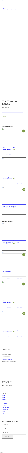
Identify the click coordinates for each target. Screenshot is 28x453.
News (3, 411)
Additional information (14, 113)
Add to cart (8, 183)
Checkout (4, 403)
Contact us (4, 405)
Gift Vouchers (5, 407)
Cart (3, 401)
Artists (3, 397)
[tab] (5, 113)
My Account (5, 409)
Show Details (8, 154)
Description (6, 113)
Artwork (4, 8)
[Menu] (18, 3)
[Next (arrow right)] (2, 452)
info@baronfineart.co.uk (7, 359)
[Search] (14, 3)
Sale (3, 413)
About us (4, 395)
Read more (8, 278)
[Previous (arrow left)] (0, 452)
